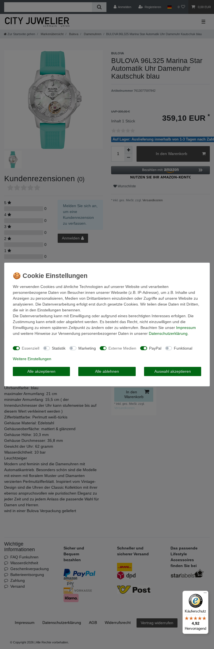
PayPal (155, 348)
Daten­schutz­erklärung (168, 333)
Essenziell (30, 348)
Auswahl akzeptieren (172, 371)
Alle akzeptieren (41, 371)
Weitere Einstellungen (32, 359)
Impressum (186, 327)
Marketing (87, 348)
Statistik (58, 348)
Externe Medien (122, 348)
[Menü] (205, 594)
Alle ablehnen (107, 371)
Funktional (183, 348)
